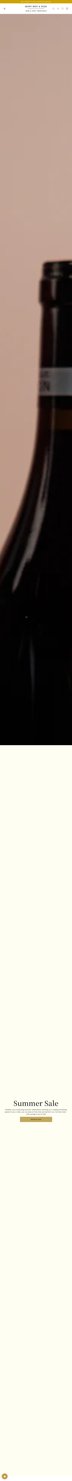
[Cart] (66, 8)
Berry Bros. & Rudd (36, 7)
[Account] (58, 8)
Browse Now (36, 1119)
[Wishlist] (62, 8)
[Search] (53, 8)
